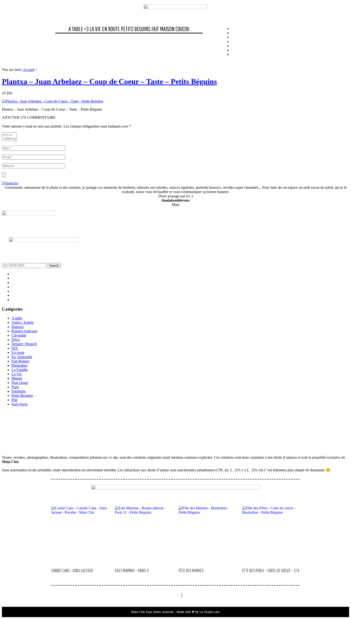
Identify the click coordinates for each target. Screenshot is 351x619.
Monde (16, 378)
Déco (15, 340)
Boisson (17, 327)
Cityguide (18, 335)
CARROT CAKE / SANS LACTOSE (72, 570)
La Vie (95, 28)
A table (16, 318)
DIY (14, 348)
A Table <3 (79, 28)
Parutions (18, 391)
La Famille (19, 370)
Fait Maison (163, 28)
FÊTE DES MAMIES (191, 570)
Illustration (19, 365)
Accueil (28, 70)
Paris (15, 387)
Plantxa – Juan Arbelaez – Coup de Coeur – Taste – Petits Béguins (109, 81)
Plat (14, 400)
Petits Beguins (135, 28)
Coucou (182, 28)
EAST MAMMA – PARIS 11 (132, 570)
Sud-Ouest (19, 404)
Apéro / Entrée (22, 322)
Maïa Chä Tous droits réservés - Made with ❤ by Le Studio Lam (175, 612)
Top (339, 607)
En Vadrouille (21, 357)
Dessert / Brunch (24, 344)
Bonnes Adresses (24, 331)
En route (17, 352)
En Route (111, 28)
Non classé (19, 383)
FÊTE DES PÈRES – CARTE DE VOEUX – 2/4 (270, 570)
